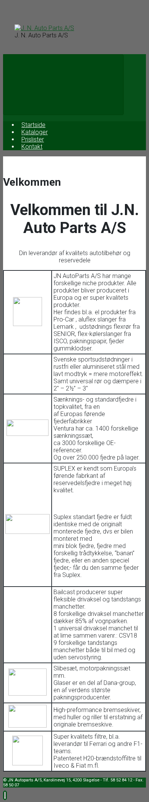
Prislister (32, 139)
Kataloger (34, 132)
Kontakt (31, 146)
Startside (33, 125)
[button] (5, 795)
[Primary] (63, 84)
